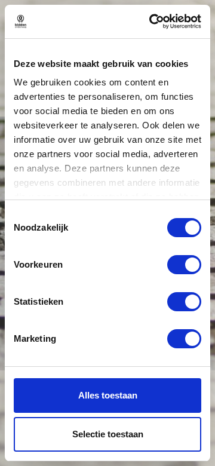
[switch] (184, 264)
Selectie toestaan (107, 434)
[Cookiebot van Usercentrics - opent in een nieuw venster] (151, 21)
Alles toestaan (107, 395)
